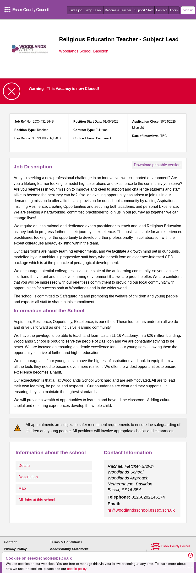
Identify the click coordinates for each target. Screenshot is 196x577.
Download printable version (157, 165)
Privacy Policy (15, 549)
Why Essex (94, 10)
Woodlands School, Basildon (83, 51)
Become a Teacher (118, 10)
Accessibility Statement (69, 549)
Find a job (75, 10)
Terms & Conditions (66, 542)
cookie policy (77, 569)
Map (22, 488)
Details (24, 465)
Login (174, 10)
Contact (161, 10)
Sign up (188, 10)
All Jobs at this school (36, 500)
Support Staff (143, 10)
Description (28, 477)
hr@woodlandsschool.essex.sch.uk (141, 510)
